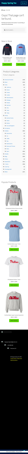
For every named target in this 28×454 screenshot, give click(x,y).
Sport (8, 151)
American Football (9, 79)
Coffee (8, 138)
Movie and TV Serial (11, 146)
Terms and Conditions (10, 451)
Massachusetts (10, 97)
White (6, 171)
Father (8, 120)
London (8, 95)
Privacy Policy (13, 358)
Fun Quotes (7, 128)
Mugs (6, 156)
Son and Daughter (10, 125)
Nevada (8, 102)
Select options (7, 64)
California (9, 87)
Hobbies (7, 131)
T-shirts (6, 164)
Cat (7, 136)
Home (4, 10)
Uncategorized (8, 169)
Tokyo (8, 113)
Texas (8, 110)
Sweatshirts (7, 161)
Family (6, 115)
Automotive (9, 133)
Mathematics (9, 143)
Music (8, 148)
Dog (7, 141)
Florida (8, 92)
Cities (6, 84)
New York (9, 105)
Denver (8, 90)
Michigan (9, 100)
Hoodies (6, 154)
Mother (8, 123)
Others (6, 159)
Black (6, 82)
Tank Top (7, 166)
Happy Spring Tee (8, 3)
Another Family (10, 118)
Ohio (8, 107)
